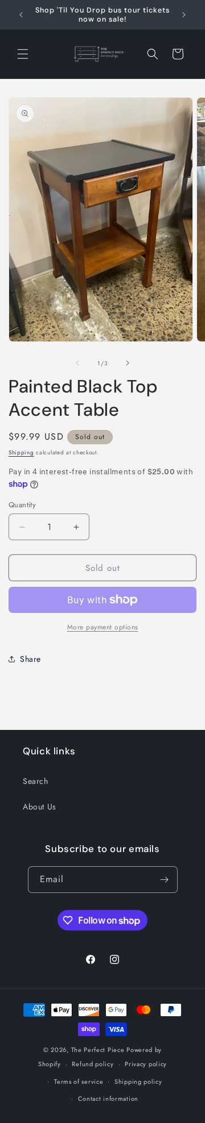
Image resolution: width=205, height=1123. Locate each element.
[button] (22, 53)
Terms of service (78, 1081)
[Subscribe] (164, 879)
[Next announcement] (183, 14)
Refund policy (92, 1063)
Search (35, 781)
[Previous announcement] (21, 14)
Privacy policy (146, 1063)
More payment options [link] (102, 627)
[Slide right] (127, 362)
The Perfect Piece (98, 1049)
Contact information (108, 1098)
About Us (39, 806)
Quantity (22, 504)
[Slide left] (77, 362)
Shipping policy (138, 1081)
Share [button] (30, 659)
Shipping (21, 452)
